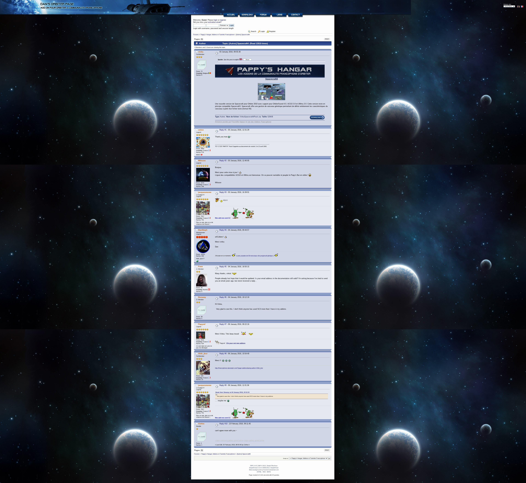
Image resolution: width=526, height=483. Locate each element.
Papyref (201, 324)
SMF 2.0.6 (253, 465)
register (223, 20)
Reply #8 (222, 354)
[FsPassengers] (197, 261)
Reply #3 (222, 192)
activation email (214, 22)
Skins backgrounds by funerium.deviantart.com (264, 470)
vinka (200, 52)
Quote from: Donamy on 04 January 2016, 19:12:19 (232, 392)
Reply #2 (222, 161)
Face (200, 266)
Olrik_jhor (202, 353)
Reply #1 (222, 130)
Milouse (202, 160)
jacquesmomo (204, 192)
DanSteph (202, 230)
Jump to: (285, 458)
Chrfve (201, 424)
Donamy (202, 297)
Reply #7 (222, 324)
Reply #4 (222, 230)
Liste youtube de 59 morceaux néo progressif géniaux (255, 256)
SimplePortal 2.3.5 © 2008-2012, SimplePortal (263, 467)
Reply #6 (222, 297)
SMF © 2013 (262, 465)
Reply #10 (223, 424)
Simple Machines (272, 465)
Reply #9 (222, 385)
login (215, 20)
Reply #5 (222, 267)
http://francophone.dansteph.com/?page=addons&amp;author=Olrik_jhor (239, 368)
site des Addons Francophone (259, 122)
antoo (201, 130)
